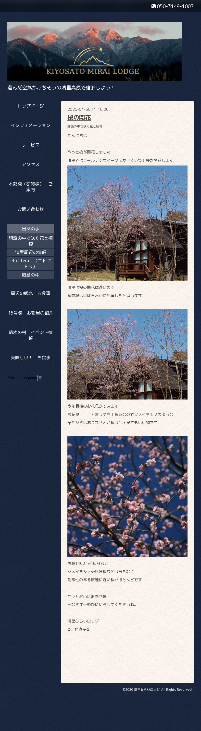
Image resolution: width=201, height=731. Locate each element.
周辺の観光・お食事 (30, 293)
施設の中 (30, 275)
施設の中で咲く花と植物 (84, 126)
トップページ (30, 106)
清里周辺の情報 (30, 252)
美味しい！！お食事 (30, 358)
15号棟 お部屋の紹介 (31, 313)
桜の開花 (79, 117)
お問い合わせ (30, 209)
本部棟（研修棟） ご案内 (31, 187)
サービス (30, 145)
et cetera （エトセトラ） (31, 263)
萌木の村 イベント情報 (31, 335)
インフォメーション (30, 125)
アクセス (30, 164)
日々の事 (30, 229)
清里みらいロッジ (147, 689)
